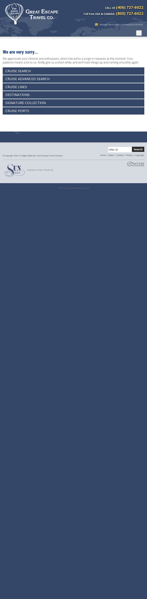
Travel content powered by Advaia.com (73, 188)
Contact (120, 155)
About (111, 155)
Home (103, 155)
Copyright (139, 155)
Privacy (129, 155)
